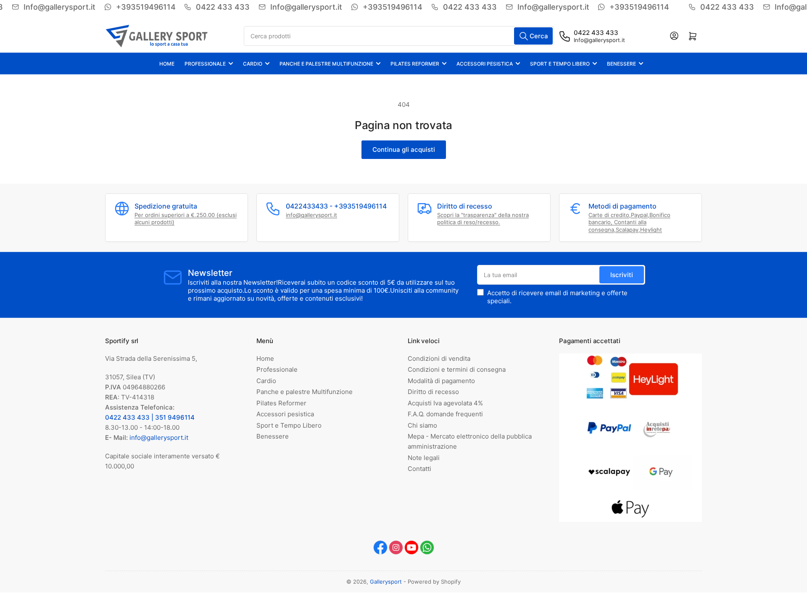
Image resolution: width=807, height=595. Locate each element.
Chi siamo (422, 425)
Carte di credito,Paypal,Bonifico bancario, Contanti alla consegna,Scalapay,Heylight (629, 222)
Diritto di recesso (433, 392)
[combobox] (399, 36)
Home (166, 64)
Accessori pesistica (484, 64)
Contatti (419, 469)
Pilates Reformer (414, 64)
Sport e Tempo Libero (560, 64)
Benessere (621, 64)
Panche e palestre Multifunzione (326, 64)
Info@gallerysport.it (599, 40)
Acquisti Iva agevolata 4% (445, 403)
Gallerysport (386, 581)
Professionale (205, 64)
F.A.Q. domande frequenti (445, 414)
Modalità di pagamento (441, 381)
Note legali (424, 458)
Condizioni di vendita (439, 358)
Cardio (252, 64)
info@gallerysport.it (311, 215)
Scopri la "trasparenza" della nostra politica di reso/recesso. (483, 219)
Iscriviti (621, 275)
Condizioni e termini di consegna (457, 369)
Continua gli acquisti (403, 149)
